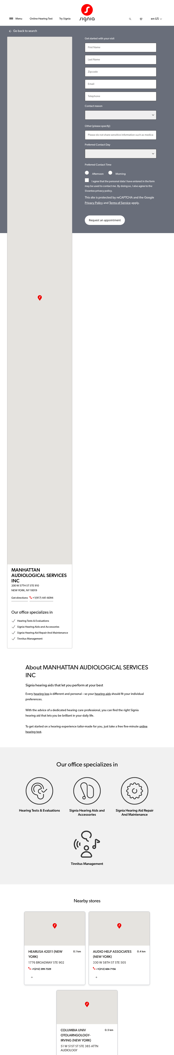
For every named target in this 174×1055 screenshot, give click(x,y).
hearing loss (41, 694)
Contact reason (93, 106)
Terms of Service (120, 203)
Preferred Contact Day (97, 145)
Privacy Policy (94, 203)
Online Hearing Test (41, 18)
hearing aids (103, 694)
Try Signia (65, 18)
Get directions (19, 598)
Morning (120, 174)
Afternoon (98, 174)
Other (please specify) (97, 126)
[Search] (130, 19)
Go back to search (25, 31)
